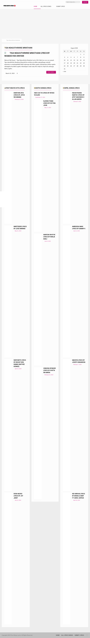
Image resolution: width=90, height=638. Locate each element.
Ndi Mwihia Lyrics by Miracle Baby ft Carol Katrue (78, 496)
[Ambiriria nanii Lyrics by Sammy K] (66, 291)
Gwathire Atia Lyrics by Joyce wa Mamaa (19, 95)
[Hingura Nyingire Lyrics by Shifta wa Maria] (38, 433)
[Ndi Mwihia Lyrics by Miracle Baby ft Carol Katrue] (66, 558)
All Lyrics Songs (46, 6)
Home (35, 6)
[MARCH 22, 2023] (5, 53)
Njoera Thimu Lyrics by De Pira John (49, 103)
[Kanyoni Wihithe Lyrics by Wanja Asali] (38, 299)
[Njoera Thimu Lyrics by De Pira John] (38, 166)
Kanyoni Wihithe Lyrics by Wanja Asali (49, 237)
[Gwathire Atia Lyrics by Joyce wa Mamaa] (8, 158)
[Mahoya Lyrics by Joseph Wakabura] (66, 425)
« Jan (64, 71)
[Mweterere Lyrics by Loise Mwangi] (8, 291)
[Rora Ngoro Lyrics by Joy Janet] (8, 558)
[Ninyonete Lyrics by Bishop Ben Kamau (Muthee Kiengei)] (8, 425)
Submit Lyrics (60, 6)
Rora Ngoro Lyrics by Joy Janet (18, 496)
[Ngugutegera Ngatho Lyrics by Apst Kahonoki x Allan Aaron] (66, 158)
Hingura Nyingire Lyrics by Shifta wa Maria (49, 370)
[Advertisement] (45, 22)
